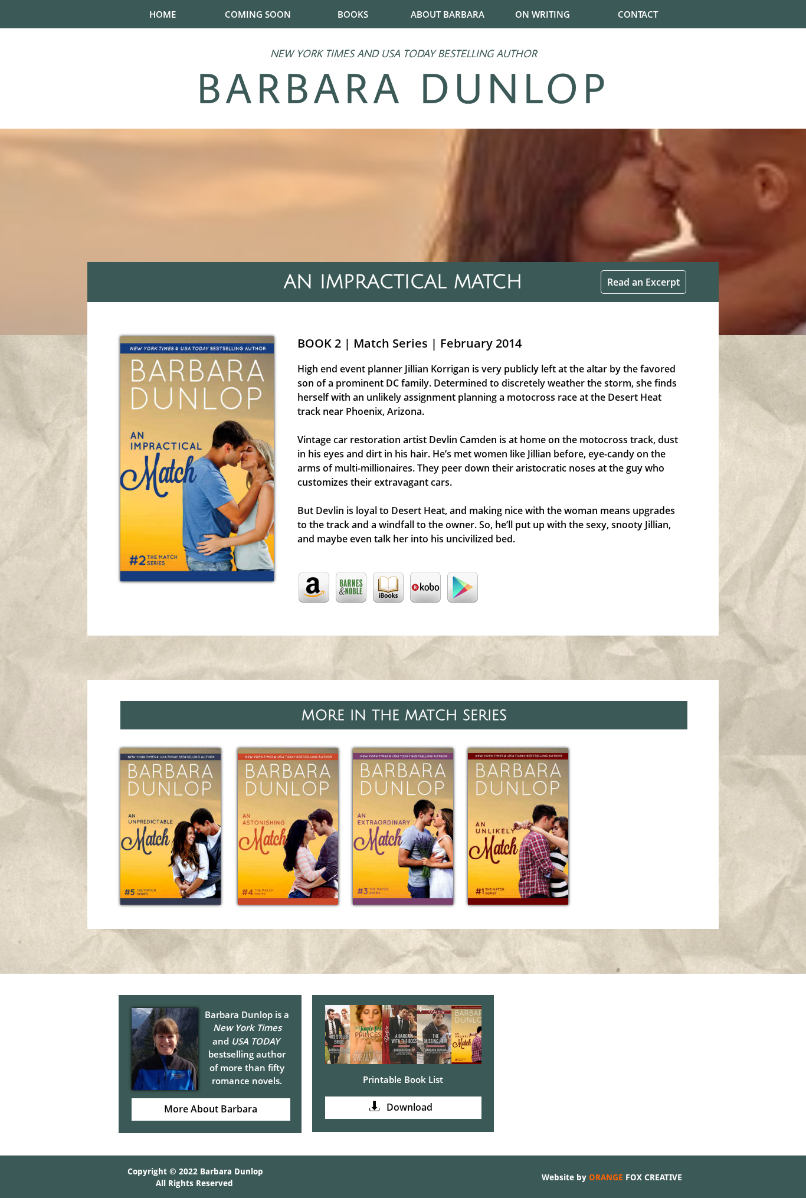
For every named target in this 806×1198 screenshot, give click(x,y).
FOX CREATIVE (652, 1177)
